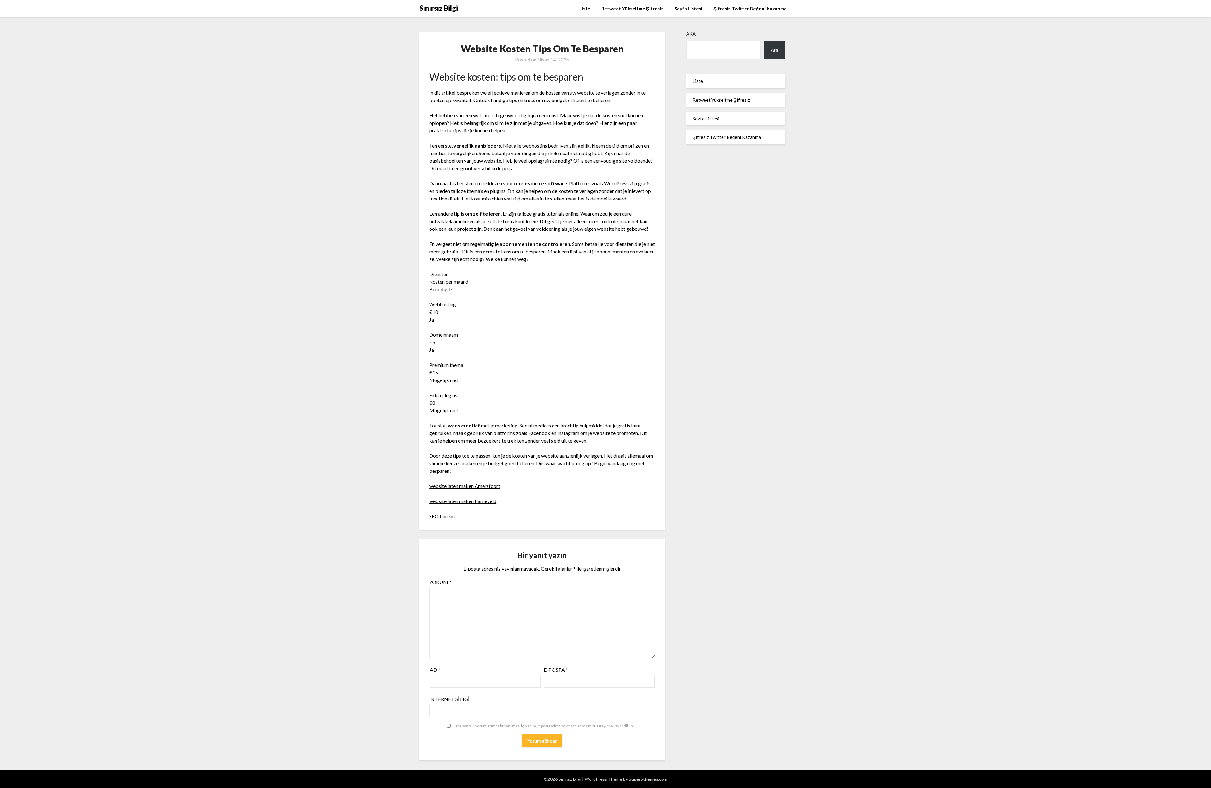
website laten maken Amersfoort (464, 486)
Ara (691, 34)
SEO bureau (442, 516)
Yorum (440, 582)
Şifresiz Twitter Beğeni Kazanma (750, 8)
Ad (435, 670)
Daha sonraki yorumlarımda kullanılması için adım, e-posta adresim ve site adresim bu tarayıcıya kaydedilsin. (543, 725)
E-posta (556, 670)
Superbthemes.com (648, 779)
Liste (584, 8)
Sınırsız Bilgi (438, 8)
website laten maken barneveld (462, 501)
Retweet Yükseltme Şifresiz (632, 8)
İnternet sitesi (449, 699)
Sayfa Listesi (688, 8)
